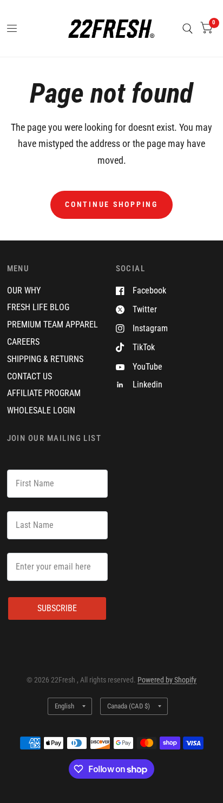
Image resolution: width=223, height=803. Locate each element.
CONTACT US (29, 376)
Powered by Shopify (166, 679)
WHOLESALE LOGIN (41, 410)
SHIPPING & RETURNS (45, 359)
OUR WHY (24, 290)
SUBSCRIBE (57, 608)
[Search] (187, 28)
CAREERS (23, 342)
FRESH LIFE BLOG (38, 307)
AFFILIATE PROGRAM (44, 393)
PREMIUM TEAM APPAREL (52, 324)
